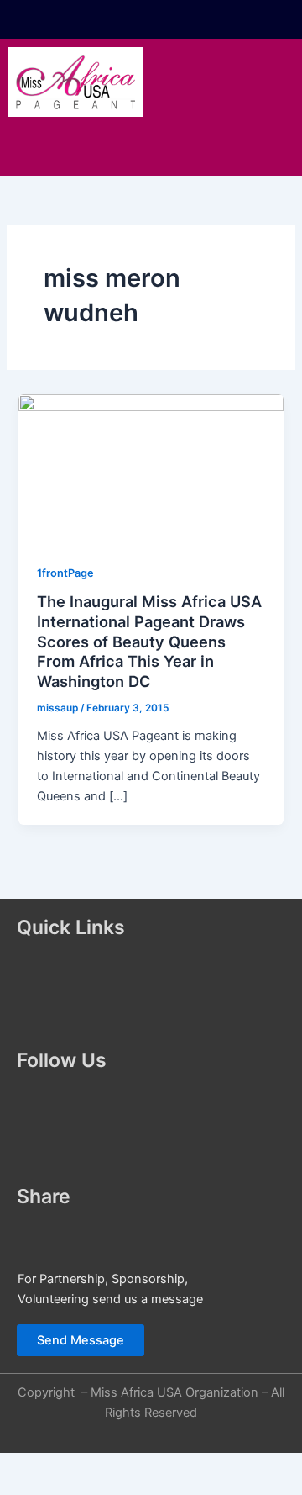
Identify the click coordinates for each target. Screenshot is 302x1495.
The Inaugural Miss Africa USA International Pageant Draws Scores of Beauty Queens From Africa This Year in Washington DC (149, 641)
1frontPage (65, 573)
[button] (151, 150)
